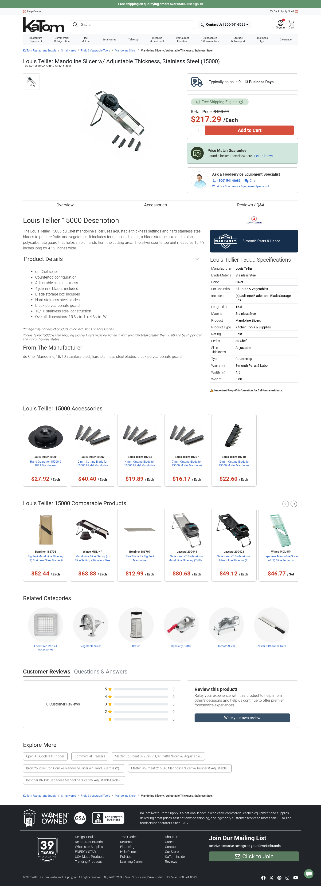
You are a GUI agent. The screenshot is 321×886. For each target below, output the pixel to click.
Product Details (43, 259)
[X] (271, 877)
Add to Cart (250, 130)
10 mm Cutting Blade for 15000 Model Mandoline (234, 463)
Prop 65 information (240, 390)
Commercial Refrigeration (62, 39)
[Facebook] (263, 877)
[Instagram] (287, 877)
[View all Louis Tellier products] (254, 219)
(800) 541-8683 (229, 180)
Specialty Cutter (181, 646)
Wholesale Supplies (89, 847)
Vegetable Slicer (91, 646)
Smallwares (109, 39)
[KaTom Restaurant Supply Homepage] (43, 24)
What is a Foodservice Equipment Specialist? (240, 186)
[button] (280, 24)
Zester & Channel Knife (271, 646)
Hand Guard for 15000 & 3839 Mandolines (45, 463)
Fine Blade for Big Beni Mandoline (140, 558)
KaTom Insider (175, 856)
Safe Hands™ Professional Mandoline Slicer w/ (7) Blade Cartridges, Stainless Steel (186, 560)
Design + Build (85, 837)
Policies (125, 856)
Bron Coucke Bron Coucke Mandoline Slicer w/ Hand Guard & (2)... (73, 768)
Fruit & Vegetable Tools (95, 50)
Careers (170, 842)
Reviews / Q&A (251, 204)
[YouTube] (295, 877)
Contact (171, 847)
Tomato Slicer (226, 646)
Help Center (34, 11)
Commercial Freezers (89, 756)
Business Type (262, 39)
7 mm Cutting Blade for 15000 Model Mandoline (187, 463)
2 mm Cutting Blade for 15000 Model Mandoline (92, 463)
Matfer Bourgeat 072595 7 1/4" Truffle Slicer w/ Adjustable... (158, 756)
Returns (126, 842)
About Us (171, 837)
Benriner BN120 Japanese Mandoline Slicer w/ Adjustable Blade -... (74, 780)
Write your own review (242, 718)
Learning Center (131, 861)
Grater (136, 646)
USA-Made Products (89, 856)
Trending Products (88, 861)
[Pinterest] (279, 877)
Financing (127, 847)
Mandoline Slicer (125, 50)
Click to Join (258, 856)
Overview (65, 204)
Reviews (171, 861)
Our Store (172, 852)
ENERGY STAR (85, 852)
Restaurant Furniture (182, 39)
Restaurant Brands (89, 842)
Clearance (286, 39)
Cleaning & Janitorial (157, 39)
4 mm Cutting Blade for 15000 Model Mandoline (139, 463)
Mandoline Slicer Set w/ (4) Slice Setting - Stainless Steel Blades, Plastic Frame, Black (93, 560)
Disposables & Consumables (210, 39)
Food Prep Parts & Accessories (45, 648)
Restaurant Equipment (35, 39)
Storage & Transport (238, 39)
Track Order (128, 837)
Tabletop (133, 39)
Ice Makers (86, 39)
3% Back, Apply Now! (282, 11)
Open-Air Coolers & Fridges (45, 756)
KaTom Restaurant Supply (39, 50)
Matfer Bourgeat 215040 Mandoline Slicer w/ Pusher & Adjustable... (180, 768)
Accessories (155, 204)
